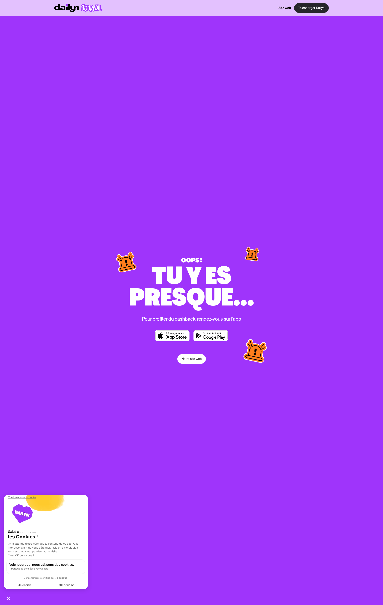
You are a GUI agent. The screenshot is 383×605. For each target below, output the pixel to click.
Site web (284, 8)
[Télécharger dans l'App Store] (172, 335)
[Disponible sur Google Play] (210, 335)
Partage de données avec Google (29, 568)
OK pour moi (67, 585)
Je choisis (25, 585)
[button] (8, 598)
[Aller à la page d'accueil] (78, 8)
